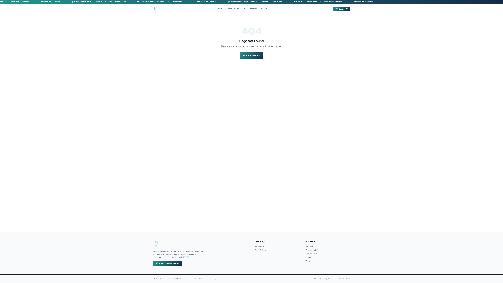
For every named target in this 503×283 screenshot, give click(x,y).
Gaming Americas (312, 254)
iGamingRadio (311, 250)
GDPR (186, 279)
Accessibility (211, 279)
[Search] (329, 9)
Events (264, 8)
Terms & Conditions (174, 279)
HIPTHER (309, 246)
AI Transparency (198, 279)
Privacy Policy (158, 279)
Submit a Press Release (169, 263)
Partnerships (233, 8)
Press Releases (250, 8)
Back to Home (253, 55)
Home (220, 8)
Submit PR (343, 9)
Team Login (310, 261)
